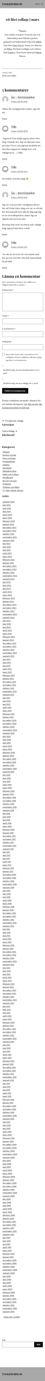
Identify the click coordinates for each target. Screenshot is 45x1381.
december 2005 (9, 1299)
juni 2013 (7, 1009)
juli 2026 (7, 505)
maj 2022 (7, 666)
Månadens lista (9, 471)
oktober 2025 (8, 534)
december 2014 (9, 952)
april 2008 (7, 1209)
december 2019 (9, 759)
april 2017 (7, 862)
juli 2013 (6, 1006)
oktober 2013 (8, 997)
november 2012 (9, 1032)
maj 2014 (6, 974)
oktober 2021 (8, 688)
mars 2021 (7, 711)
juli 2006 (7, 1276)
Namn (5, 316)
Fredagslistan (9, 461)
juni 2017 (6, 855)
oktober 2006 (9, 1266)
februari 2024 (9, 598)
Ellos (9, 49)
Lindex (11, 52)
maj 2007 (7, 1244)
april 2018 (7, 823)
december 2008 (9, 1183)
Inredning (7, 468)
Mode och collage (9, 75)
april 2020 (7, 746)
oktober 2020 (9, 727)
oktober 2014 (8, 958)
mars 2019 (7, 788)
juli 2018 (6, 813)
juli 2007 (6, 1237)
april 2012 (7, 1054)
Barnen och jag (9, 455)
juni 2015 (7, 932)
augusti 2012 (8, 1041)
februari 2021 (8, 714)
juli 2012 (6, 1045)
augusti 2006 (9, 1273)
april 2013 (7, 1016)
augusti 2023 (9, 617)
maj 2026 (7, 511)
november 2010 (9, 1109)
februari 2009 (9, 1176)
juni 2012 (7, 1048)
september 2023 (10, 614)
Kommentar (8, 290)
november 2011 (9, 1070)
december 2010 (9, 1106)
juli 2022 (6, 659)
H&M (38, 41)
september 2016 (10, 884)
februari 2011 (8, 1099)
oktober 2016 (8, 881)
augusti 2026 (9, 502)
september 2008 (10, 1193)
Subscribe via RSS (12, 1317)
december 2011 (9, 1067)
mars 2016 (7, 903)
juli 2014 (6, 968)
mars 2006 (7, 1289)
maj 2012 (6, 1051)
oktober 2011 (8, 1074)
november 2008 (9, 1186)
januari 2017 (8, 871)
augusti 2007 (8, 1234)
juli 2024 (7, 582)
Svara (4, 118)
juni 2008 (7, 1202)
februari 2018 (8, 829)
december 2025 (9, 527)
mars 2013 (7, 1019)
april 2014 (7, 977)
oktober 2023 (9, 611)
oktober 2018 (8, 804)
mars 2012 (7, 1058)
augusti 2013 (8, 1003)
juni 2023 (7, 624)
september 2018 (10, 807)
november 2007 (9, 1225)
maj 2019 (6, 781)
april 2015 (7, 939)
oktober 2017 (8, 842)
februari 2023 (9, 637)
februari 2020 (9, 752)
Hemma (6, 465)
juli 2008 (7, 1199)
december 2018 (9, 797)
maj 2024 (7, 588)
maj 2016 (6, 897)
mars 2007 (7, 1250)
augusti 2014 (8, 964)
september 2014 (10, 961)
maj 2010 (6, 1128)
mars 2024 (7, 595)
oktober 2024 (9, 572)
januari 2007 (8, 1257)
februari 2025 (9, 559)
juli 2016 (6, 890)
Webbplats (7, 341)
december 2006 (10, 1260)
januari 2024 (8, 601)
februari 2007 (9, 1254)
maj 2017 (6, 858)
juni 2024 (7, 585)
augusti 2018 (8, 810)
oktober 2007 (8, 1228)
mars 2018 (7, 826)
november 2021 (9, 685)
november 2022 (9, 646)
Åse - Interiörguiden (23, 97)
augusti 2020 (9, 733)
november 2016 (9, 878)
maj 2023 (7, 627)
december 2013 (9, 990)
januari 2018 (8, 833)
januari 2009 (8, 1180)
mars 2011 (7, 1096)
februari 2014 (9, 984)
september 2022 (10, 653)
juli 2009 (7, 1160)
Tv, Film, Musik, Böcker (13, 490)
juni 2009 (7, 1164)
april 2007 (7, 1247)
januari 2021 (8, 717)
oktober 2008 (9, 1189)
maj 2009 (7, 1167)
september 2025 (10, 537)
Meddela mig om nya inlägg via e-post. (20, 383)
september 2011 (9, 1077)
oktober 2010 (8, 1112)
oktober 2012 (8, 1035)
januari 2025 (8, 563)
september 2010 (10, 1115)
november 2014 (9, 955)
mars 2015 (7, 942)
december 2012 (9, 1029)
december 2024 (9, 566)
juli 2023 (7, 620)
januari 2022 (8, 678)
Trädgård (7, 484)
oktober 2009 (9, 1151)
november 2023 (9, 608)
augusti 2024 (9, 579)
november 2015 (9, 916)
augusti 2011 (8, 1080)
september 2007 (10, 1231)
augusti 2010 (8, 1119)
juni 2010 (7, 1125)
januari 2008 (8, 1218)
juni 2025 (7, 547)
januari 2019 (8, 794)
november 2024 (9, 569)
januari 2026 (8, 524)
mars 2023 (7, 633)
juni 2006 (7, 1279)
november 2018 (9, 801)
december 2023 (9, 604)
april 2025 (7, 553)
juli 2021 (6, 698)
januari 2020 (8, 755)
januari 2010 (8, 1141)
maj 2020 (7, 743)
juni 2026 (7, 508)
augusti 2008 (9, 1196)
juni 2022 (7, 662)
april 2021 (7, 707)
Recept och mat (10, 481)
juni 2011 (6, 1087)
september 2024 (10, 576)
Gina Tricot (18, 45)
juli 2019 (6, 775)
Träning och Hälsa (11, 487)
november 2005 (9, 1302)
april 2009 (7, 1170)
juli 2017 (6, 852)
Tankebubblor (12, 4)
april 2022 (7, 669)
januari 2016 (8, 910)
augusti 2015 (8, 926)
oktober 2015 (8, 919)
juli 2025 (6, 543)
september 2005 (10, 1308)
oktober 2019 (8, 765)
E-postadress (8, 328)
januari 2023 (8, 640)
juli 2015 (6, 929)
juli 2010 (6, 1122)
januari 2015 (8, 948)
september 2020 (10, 730)
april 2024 (7, 592)
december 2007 (9, 1221)
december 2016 (9, 874)
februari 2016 (9, 907)
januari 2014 (8, 987)
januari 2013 (8, 1025)
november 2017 (9, 839)
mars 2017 (7, 865)
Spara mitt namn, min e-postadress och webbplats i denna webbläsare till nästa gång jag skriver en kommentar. (23, 357)
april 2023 (7, 630)
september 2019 (10, 768)
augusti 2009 (9, 1157)
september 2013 (10, 1000)
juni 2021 (7, 701)
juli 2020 (7, 736)
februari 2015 (8, 945)
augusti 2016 (8, 887)
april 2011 (7, 1093)
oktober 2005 (9, 1305)
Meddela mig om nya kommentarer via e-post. (21, 371)
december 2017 (9, 836)
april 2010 (7, 1131)
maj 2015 (6, 935)
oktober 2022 (8, 649)
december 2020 (9, 720)
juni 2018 (7, 817)
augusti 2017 (8, 849)
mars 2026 (7, 518)
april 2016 (7, 900)
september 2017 (9, 845)
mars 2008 (7, 1212)
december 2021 (9, 682)
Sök (3, 1340)
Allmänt (6, 452)
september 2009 (10, 1154)
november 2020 (9, 723)
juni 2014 (7, 971)
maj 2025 (7, 550)
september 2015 (10, 923)
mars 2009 (7, 1173)
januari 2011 (8, 1103)
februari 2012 (8, 1061)
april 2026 (7, 515)
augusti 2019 (8, 772)
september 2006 (10, 1270)
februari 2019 (9, 791)
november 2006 (10, 1263)
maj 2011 (6, 1090)
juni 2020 (7, 739)
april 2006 (7, 1286)
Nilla (13, 126)
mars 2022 (7, 672)
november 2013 (9, 993)
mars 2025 (7, 556)
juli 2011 (6, 1083)
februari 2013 (9, 1022)
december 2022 (9, 643)
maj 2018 (6, 820)
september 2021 (10, 691)
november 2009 (10, 1148)
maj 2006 (7, 1283)
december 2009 (10, 1144)
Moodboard (8, 477)
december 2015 (9, 913)
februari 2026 (9, 521)
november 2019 (9, 762)
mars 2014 (7, 980)
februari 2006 (9, 1292)
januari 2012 (8, 1064)
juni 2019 (7, 778)
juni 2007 (7, 1241)
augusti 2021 (8, 694)
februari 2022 (9, 675)
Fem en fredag (9, 458)
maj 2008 (7, 1205)
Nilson (38, 52)
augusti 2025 (8, 540)
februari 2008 (9, 1215)
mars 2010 (7, 1135)
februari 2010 (9, 1138)
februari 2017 (8, 868)
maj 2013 (6, 1013)
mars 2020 (7, 749)
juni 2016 (7, 894)
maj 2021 (6, 704)
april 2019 (7, 784)
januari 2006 (8, 1295)
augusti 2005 (9, 1311)
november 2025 (9, 531)
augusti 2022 (8, 656)
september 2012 (10, 1038)
